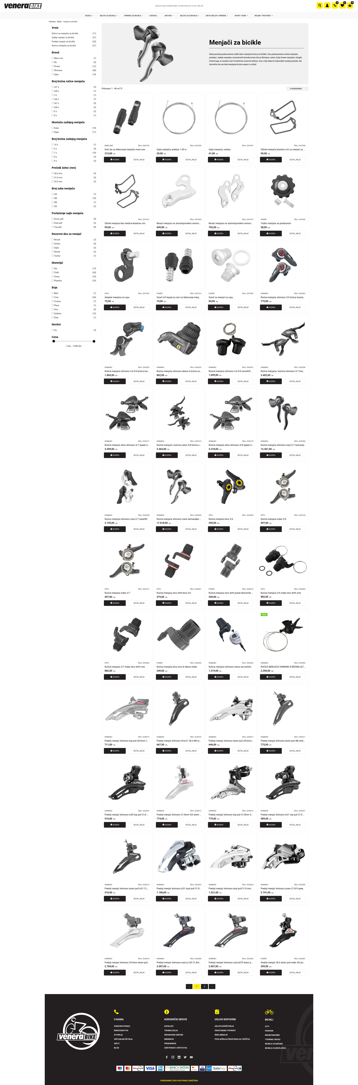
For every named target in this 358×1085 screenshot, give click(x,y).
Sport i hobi (240, 16)
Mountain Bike (272, 1035)
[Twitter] (185, 1057)
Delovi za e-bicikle (189, 16)
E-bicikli (153, 16)
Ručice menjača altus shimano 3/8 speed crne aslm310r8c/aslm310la (231, 445)
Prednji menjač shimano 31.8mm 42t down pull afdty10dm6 (179, 814)
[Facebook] (166, 1057)
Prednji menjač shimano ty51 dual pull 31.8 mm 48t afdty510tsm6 (179, 888)
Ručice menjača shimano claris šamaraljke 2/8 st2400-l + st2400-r (179, 519)
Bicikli (88, 16)
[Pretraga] (319, 5)
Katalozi (168, 1026)
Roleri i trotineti (263, 16)
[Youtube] (191, 1057)
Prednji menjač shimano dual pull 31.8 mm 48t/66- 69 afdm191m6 (231, 888)
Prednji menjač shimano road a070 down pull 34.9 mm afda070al (231, 962)
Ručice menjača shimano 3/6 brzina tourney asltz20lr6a (283, 297)
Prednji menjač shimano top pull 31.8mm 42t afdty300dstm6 (231, 814)
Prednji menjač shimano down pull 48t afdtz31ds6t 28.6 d (283, 741)
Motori (168, 16)
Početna (52, 22)
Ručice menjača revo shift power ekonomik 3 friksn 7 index (231, 593)
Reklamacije (221, 1035)
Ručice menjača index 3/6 (273, 519)
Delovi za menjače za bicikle (65, 33)
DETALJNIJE (139, 159)
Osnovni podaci (122, 1026)
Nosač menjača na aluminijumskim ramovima (179, 223)
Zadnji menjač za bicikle (63, 37)
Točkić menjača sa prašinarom (276, 223)
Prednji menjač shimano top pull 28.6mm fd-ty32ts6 (127, 741)
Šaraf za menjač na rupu (221, 297)
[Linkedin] (179, 1057)
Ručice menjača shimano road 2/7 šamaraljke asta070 (283, 445)
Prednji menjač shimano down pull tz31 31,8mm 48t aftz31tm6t (127, 888)
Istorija (118, 1035)
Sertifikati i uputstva (175, 1048)
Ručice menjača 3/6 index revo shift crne (281, 593)
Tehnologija (171, 1030)
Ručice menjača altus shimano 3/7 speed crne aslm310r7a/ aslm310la (127, 445)
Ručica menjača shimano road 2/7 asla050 (126, 519)
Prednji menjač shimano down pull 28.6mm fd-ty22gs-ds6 (231, 741)
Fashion (269, 1031)
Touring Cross (272, 1039)
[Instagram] (172, 1057)
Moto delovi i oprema (216, 16)
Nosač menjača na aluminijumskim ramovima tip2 (231, 223)
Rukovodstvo (121, 1030)
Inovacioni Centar (173, 1035)
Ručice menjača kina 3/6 (221, 519)
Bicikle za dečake (274, 1044)
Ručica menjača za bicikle (64, 45)
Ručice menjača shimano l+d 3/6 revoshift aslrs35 (231, 371)
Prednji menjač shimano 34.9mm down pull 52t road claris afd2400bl (127, 962)
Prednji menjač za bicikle (63, 41)
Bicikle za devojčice (275, 1048)
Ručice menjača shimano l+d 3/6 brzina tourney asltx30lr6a (127, 371)
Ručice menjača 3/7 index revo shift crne (125, 667)
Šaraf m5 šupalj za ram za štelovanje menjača (179, 297)
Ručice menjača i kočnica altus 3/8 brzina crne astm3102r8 (179, 445)
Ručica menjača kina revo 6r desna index (177, 667)
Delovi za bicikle (108, 16)
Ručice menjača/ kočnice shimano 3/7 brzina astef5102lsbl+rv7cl (283, 371)
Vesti (116, 1043)
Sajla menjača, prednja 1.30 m (172, 149)
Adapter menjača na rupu (117, 297)
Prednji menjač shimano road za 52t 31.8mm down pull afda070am (179, 962)
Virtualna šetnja (123, 1039)
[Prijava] (327, 5)
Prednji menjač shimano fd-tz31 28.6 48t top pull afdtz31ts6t (179, 741)
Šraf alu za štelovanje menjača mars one (125, 149)
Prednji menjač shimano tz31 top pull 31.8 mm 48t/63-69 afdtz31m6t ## (283, 814)
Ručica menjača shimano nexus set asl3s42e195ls (231, 667)
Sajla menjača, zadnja (219, 149)
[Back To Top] (350, 1077)
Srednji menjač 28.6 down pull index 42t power (283, 962)
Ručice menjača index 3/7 (117, 593)
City (267, 1026)
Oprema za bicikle (132, 16)
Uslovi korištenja (224, 1026)
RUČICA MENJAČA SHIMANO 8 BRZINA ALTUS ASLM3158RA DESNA (283, 667)
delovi (59, 22)
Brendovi (169, 1039)
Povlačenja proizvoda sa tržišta (232, 1039)
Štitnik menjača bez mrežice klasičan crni (125, 223)
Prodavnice (170, 1043)
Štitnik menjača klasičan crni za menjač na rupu (283, 149)
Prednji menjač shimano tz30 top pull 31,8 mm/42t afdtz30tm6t (127, 814)
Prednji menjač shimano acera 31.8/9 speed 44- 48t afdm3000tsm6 (283, 888)
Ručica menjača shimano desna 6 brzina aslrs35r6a (179, 371)
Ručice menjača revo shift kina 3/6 (174, 593)
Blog (116, 1048)
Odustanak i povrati (225, 1030)
